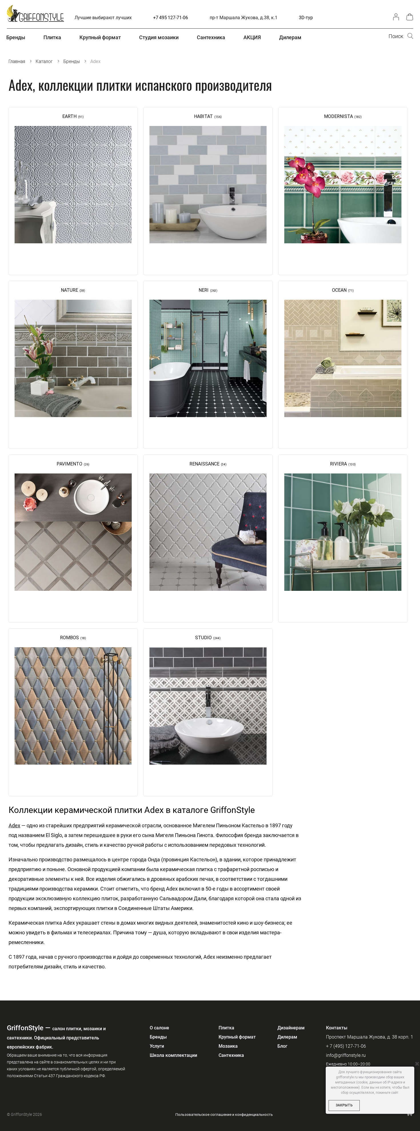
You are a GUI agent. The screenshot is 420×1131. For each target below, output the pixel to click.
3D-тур (306, 17)
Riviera (338, 464)
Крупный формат (237, 1037)
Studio (203, 637)
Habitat (203, 116)
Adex (14, 825)
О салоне (159, 1028)
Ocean (339, 290)
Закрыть (344, 1105)
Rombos (69, 637)
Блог (282, 1046)
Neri (204, 290)
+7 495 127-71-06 (170, 17)
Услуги (157, 1046)
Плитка (226, 1028)
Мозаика (228, 1046)
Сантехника (231, 1055)
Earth (69, 116)
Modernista (338, 116)
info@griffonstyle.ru (346, 1055)
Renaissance (204, 464)
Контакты (336, 1028)
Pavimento (69, 464)
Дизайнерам (291, 1028)
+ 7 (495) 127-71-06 (346, 1046)
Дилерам (287, 1037)
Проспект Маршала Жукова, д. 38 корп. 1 (369, 1037)
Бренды (158, 1037)
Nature (69, 290)
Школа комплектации (173, 1055)
